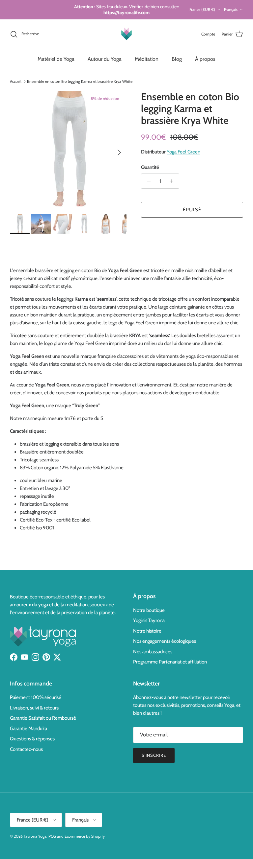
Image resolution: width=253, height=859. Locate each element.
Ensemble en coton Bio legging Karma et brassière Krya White (79, 81)
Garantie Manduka (28, 728)
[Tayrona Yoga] (126, 34)
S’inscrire (154, 755)
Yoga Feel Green (183, 152)
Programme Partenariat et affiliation (170, 662)
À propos (205, 59)
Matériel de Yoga (56, 59)
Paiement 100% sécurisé (35, 697)
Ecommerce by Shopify (85, 836)
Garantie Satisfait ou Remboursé (43, 718)
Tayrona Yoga (35, 836)
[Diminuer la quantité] (147, 181)
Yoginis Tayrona (149, 620)
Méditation (146, 59)
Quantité (150, 167)
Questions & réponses (32, 739)
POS (52, 836)
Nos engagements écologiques (164, 641)
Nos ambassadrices (152, 652)
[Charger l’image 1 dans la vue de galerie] (68, 149)
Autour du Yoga (105, 59)
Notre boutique (149, 610)
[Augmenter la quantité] (173, 181)
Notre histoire (147, 631)
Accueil (15, 81)
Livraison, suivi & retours (34, 708)
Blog (177, 59)
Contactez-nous (26, 749)
